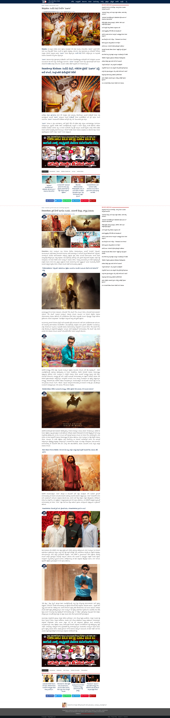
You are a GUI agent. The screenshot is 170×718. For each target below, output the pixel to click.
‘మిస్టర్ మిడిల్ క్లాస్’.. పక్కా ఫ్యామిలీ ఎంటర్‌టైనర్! (112, 64)
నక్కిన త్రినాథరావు (51, 115)
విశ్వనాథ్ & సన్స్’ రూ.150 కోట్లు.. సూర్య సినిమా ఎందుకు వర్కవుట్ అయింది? (114, 8)
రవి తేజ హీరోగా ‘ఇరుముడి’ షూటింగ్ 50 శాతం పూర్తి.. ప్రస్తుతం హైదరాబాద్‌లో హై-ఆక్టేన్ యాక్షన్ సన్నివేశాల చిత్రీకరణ (63, 188)
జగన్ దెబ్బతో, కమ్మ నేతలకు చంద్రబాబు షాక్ (111, 27)
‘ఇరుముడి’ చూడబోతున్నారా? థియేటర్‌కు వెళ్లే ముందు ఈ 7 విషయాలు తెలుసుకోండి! (114, 18)
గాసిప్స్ (102, 2)
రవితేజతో (71, 117)
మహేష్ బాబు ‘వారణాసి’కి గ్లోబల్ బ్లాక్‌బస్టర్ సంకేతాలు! (113, 46)
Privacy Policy (114, 716)
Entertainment (52, 171)
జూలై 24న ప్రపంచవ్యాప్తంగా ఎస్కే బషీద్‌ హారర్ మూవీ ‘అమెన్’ (114, 71)
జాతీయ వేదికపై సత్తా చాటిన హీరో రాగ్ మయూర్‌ (112, 61)
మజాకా (62, 53)
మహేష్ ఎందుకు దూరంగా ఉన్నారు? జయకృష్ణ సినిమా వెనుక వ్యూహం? (114, 35)
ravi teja (73, 171)
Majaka (44, 49)
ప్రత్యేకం (107, 2)
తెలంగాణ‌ (84, 2)
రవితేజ (49, 64)
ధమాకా (90, 49)
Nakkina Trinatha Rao (65, 171)
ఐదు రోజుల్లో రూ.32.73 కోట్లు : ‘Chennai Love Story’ (114, 39)
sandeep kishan (80, 171)
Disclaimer (126, 716)
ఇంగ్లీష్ (121, 2)
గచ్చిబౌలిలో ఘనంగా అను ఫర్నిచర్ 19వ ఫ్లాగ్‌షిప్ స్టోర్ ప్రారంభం (115, 68)
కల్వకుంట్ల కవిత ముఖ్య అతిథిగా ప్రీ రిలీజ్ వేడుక (112, 75)
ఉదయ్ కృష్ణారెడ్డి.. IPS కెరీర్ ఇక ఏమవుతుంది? (111, 31)
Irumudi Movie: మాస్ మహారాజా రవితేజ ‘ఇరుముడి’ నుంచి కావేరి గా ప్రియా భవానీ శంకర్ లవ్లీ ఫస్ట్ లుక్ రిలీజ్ (93, 188)
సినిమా (90, 2)
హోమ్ (72, 2)
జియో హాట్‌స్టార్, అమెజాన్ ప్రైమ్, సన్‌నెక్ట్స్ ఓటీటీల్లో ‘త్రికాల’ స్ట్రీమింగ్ (114, 79)
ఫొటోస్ (117, 2)
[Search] (126, 1)
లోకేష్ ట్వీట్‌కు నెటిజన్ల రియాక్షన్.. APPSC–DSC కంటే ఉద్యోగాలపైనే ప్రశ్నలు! (113, 23)
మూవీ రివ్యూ (96, 2)
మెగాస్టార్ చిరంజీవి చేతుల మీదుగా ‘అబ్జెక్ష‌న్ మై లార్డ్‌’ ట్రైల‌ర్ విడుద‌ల (114, 50)
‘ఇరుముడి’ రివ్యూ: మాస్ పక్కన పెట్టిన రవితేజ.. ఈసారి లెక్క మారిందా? (114, 13)
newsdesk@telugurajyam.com (87, 713)
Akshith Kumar (47, 12)
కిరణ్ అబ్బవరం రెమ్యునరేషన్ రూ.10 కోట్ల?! (111, 43)
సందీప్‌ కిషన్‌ (78, 53)
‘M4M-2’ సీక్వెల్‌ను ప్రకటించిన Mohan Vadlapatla (113, 58)
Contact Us (120, 716)
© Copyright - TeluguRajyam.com (49, 716)
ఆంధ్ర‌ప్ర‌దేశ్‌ (78, 2)
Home (43, 5)
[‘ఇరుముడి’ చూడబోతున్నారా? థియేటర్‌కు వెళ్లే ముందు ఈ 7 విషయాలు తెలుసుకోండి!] (49, 180)
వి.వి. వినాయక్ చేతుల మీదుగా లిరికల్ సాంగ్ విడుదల (113, 83)
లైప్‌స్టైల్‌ (112, 2)
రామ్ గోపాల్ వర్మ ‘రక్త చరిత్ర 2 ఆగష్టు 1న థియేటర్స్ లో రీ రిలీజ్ (115, 54)
